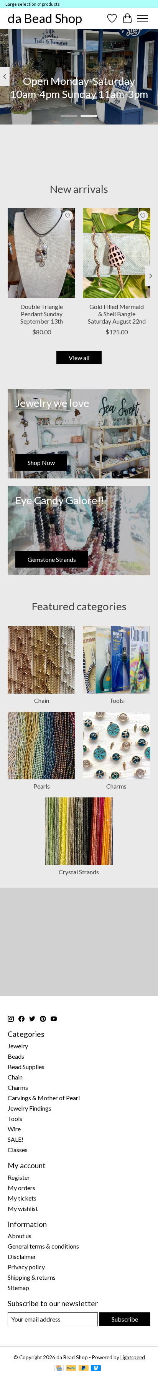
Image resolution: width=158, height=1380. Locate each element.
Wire (14, 1129)
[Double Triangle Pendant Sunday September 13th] (41, 253)
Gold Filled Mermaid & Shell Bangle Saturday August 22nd (117, 314)
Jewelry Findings (29, 1108)
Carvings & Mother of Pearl (44, 1097)
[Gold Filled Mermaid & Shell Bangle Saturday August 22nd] (116, 253)
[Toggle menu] (142, 18)
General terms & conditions (43, 1246)
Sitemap (18, 1287)
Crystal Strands (79, 871)
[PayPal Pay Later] (84, 1368)
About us (19, 1235)
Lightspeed (132, 1357)
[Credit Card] (59, 1368)
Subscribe (125, 1319)
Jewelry (18, 1046)
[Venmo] (96, 1368)
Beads (16, 1056)
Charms (116, 786)
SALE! (15, 1139)
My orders (21, 1187)
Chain (41, 700)
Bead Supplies (26, 1066)
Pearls (41, 786)
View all (79, 357)
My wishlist (23, 1208)
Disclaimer (22, 1256)
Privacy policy (26, 1266)
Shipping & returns (32, 1277)
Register (19, 1177)
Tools (116, 700)
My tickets (22, 1198)
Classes (18, 1149)
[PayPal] (71, 1368)
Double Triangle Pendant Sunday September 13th (41, 314)
